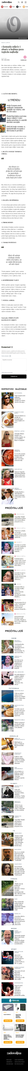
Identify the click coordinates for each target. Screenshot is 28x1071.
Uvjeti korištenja (19, 1059)
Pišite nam (8, 1059)
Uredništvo (9, 1061)
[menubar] (22, 2)
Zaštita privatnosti (20, 1061)
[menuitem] (22, 2)
